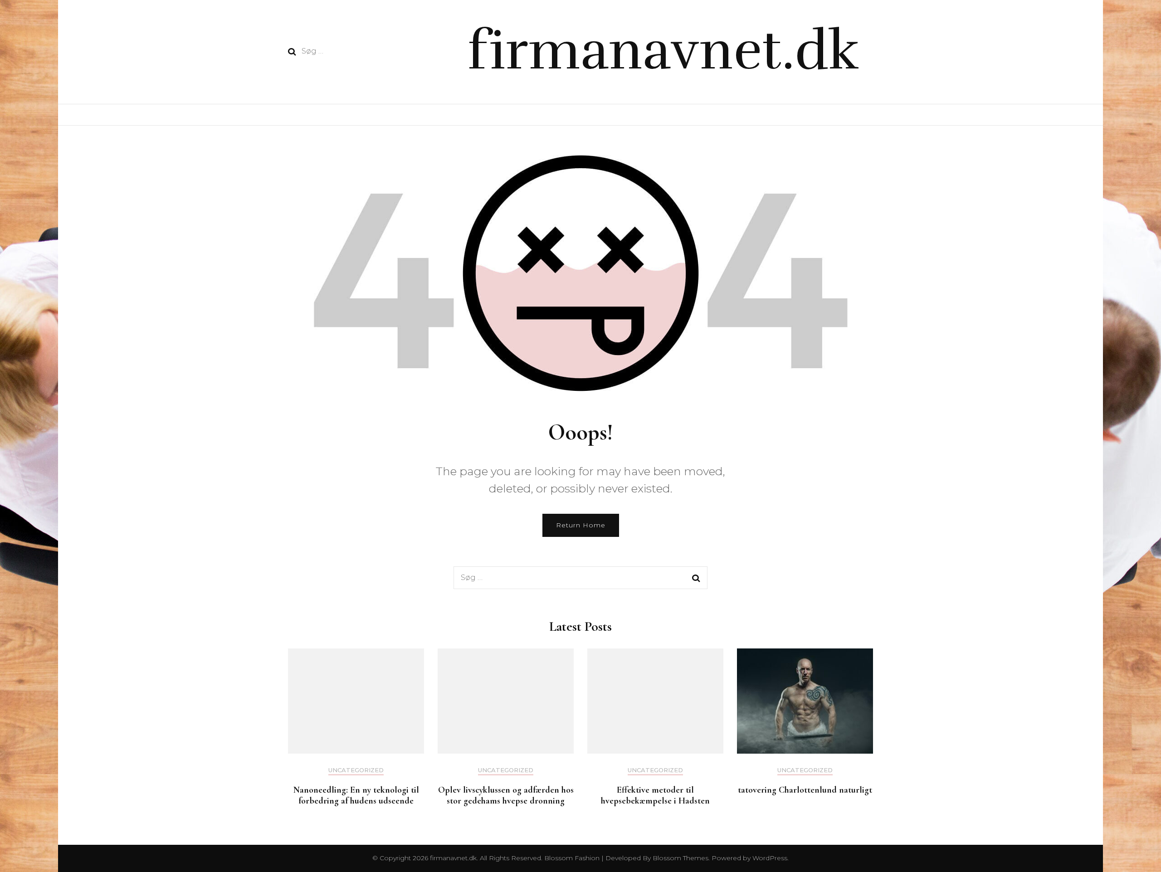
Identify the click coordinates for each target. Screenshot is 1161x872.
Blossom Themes (679, 858)
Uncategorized (356, 770)
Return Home (580, 525)
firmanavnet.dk (663, 50)
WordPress (769, 858)
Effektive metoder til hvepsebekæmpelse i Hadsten (655, 795)
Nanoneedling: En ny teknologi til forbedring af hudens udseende (356, 795)
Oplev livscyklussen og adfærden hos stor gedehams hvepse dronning (506, 795)
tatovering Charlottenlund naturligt (805, 789)
